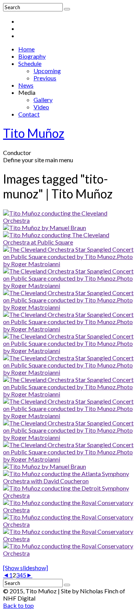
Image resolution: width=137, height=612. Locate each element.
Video (41, 106)
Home (26, 49)
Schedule (29, 63)
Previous (44, 77)
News (25, 85)
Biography (32, 56)
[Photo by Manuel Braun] (44, 227)
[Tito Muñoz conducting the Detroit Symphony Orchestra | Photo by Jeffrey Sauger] (68, 495)
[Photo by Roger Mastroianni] (68, 220)
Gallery (43, 99)
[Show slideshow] (25, 567)
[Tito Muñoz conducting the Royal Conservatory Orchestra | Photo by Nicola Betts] (68, 509)
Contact (29, 114)
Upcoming (47, 70)
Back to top (18, 605)
